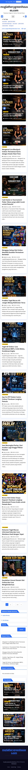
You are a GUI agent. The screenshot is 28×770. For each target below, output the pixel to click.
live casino (15, 23)
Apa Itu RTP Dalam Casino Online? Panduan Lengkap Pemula (12, 399)
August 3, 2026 (7, 305)
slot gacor (11, 25)
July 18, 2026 (6, 587)
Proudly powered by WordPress (10, 762)
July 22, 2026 (6, 506)
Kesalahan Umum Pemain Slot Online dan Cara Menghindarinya (13, 582)
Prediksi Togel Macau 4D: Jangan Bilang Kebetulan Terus (13, 301)
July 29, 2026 (6, 353)
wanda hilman (18, 44)
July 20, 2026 (6, 536)
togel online (5, 298)
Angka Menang (6, 615)
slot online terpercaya (6, 23)
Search (4, 625)
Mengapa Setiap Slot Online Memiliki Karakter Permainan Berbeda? (13, 252)
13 (17, 604)
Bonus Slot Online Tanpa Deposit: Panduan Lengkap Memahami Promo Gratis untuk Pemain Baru (13, 501)
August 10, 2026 (9, 61)
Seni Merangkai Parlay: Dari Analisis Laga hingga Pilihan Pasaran (12, 447)
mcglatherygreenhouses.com (14, 8)
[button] (23, 16)
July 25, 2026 (6, 403)
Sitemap (19, 767)
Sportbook (4, 442)
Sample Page (13, 767)
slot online (4, 21)
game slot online (11, 21)
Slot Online (4, 247)
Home (8, 767)
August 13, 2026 (9, 44)
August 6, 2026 (7, 257)
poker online (21, 23)
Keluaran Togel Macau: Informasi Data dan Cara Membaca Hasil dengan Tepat (13, 532)
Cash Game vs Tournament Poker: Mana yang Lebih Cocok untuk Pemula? (13, 58)
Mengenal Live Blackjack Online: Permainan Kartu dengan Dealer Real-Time (12, 41)
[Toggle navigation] (13, 16)
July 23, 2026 (6, 452)
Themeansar (13, 763)
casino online (5, 25)
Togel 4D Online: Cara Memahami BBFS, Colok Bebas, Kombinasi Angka (13, 349)
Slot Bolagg (5, 620)
